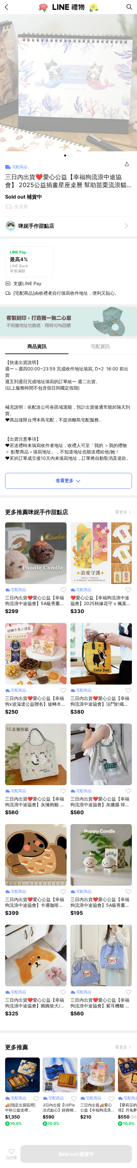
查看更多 (65, 480)
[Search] (129, 7)
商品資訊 (37, 346)
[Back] (7, 7)
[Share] (127, 164)
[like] (63, 589)
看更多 (121, 511)
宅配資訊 (100, 346)
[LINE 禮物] (68, 7)
